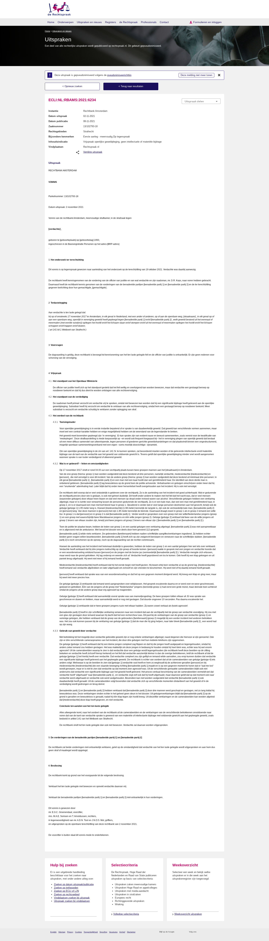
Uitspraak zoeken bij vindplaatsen (72, 901)
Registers (110, 22)
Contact (164, 22)
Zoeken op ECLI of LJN (66, 891)
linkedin (214, 932)
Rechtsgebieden (57, 131)
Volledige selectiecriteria (126, 914)
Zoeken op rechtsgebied (66, 894)
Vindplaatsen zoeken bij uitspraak (72, 897)
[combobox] (201, 101)
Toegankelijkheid (91, 932)
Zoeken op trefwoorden (66, 887)
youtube (219, 932)
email (182, 932)
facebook (204, 932)
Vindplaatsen (55, 146)
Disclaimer (131, 932)
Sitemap (61, 932)
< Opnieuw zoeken (72, 86)
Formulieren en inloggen (207, 22)
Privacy (70, 932)
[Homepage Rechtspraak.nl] (58, 8)
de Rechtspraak (128, 22)
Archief (122, 932)
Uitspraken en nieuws (89, 22)
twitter (199, 932)
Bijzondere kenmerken (61, 136)
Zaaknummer (55, 126)
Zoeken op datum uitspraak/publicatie (74, 884)
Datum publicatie (58, 121)
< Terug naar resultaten (131, 86)
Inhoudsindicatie (58, 141)
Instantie (53, 111)
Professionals (148, 22)
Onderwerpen (66, 22)
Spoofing (103, 932)
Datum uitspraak (57, 116)
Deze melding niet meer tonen (196, 75)
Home (50, 22)
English (53, 932)
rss (178, 932)
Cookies (78, 932)
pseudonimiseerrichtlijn (119, 75)
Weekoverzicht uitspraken (188, 914)
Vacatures (113, 932)
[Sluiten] (219, 75)
